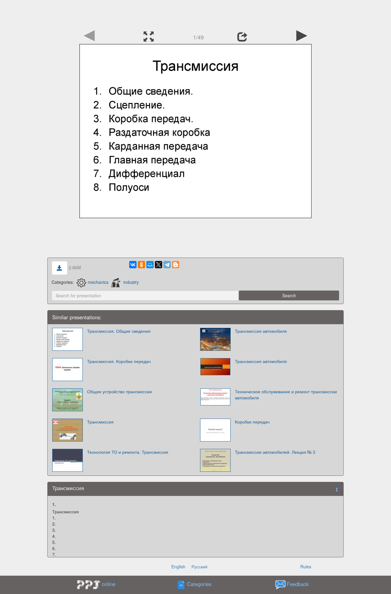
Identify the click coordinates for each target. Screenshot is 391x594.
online (108, 584)
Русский (199, 566)
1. (54, 504)
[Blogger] (175, 264)
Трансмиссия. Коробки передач (119, 361)
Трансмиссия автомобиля (261, 331)
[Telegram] (167, 264)
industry (131, 282)
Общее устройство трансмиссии (119, 391)
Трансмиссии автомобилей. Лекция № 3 (275, 452)
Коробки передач (252, 422)
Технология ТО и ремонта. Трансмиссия (127, 452)
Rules (305, 566)
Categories (199, 584)
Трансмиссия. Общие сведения (119, 331)
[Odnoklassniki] (141, 264)
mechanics (98, 282)
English (178, 566)
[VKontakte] (133, 264)
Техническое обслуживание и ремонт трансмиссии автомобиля (286, 394)
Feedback (298, 584)
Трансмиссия (100, 422)
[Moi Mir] (150, 264)
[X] (158, 264)
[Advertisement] (195, 14)
